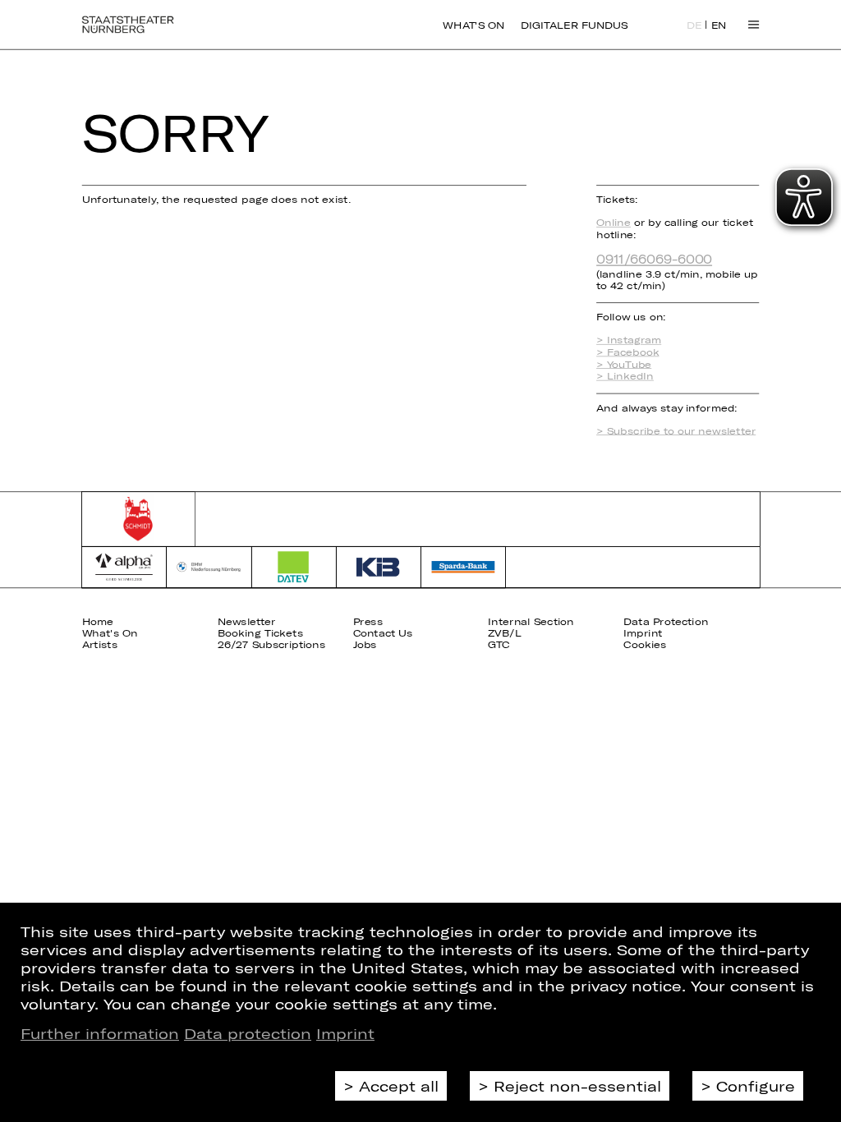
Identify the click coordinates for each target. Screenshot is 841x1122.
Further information (100, 1033)
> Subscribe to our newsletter (676, 431)
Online (613, 222)
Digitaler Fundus (574, 25)
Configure (755, 1086)
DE (694, 25)
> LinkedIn (625, 376)
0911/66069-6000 (654, 258)
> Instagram (628, 340)
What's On (473, 25)
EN (719, 25)
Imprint (345, 1033)
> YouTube (623, 364)
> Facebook (627, 352)
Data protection (247, 1033)
